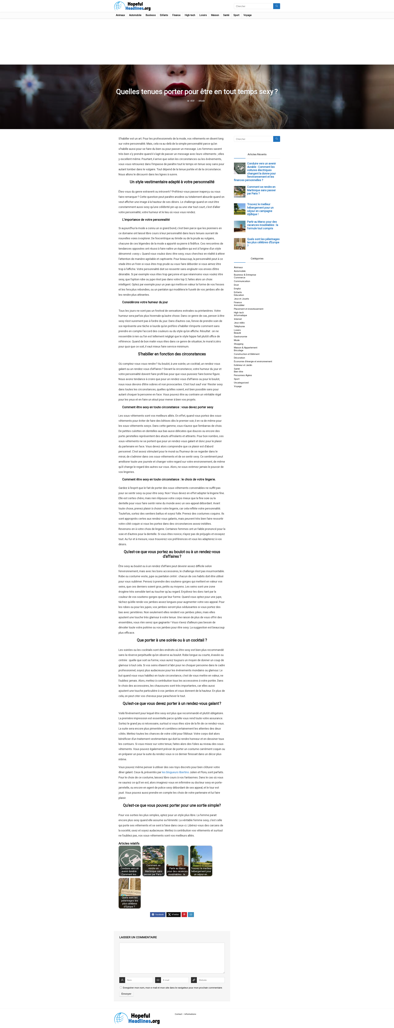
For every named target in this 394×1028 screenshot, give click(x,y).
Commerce (239, 277)
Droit (236, 285)
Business (151, 15)
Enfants (164, 15)
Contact (178, 1014)
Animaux (120, 15)
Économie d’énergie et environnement (253, 361)
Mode (201, 100)
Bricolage (238, 350)
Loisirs (203, 15)
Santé (226, 15)
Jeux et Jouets (241, 298)
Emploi (237, 288)
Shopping (238, 344)
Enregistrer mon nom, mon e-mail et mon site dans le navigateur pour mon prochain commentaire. (173, 987)
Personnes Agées (243, 375)
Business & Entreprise (245, 274)
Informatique (240, 315)
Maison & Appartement (245, 347)
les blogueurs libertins (175, 772)
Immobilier (239, 305)
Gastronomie (240, 336)
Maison (215, 15)
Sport (236, 15)
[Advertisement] (197, 41)
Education (239, 295)
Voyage (247, 15)
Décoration (239, 357)
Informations (190, 1014)
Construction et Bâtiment (246, 354)
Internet (238, 319)
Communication (242, 281)
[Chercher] (276, 6)
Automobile (135, 15)
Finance (176, 15)
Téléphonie (239, 326)
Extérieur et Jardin (243, 365)
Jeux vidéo (239, 322)
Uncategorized (241, 382)
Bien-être (238, 371)
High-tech (190, 15)
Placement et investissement (248, 309)
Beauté (237, 332)
